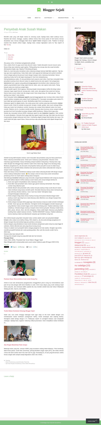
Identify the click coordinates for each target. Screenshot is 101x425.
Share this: (11, 55)
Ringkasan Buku (78, 280)
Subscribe (92, 421)
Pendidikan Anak (82, 274)
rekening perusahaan (85, 278)
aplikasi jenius (87, 238)
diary (88, 245)
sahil (89, 280)
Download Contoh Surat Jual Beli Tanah (87, 219)
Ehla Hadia (77, 249)
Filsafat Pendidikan (85, 249)
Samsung (77, 282)
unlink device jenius (79, 284)
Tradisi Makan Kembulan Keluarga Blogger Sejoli (19, 311)
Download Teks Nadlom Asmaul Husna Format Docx (87, 189)
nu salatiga (82, 265)
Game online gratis (79, 251)
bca (83, 240)
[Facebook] (48, 2)
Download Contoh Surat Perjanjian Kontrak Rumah (88, 212)
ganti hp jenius (87, 251)
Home (29, 17)
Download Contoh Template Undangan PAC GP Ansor (88, 165)
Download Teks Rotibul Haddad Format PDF (87, 173)
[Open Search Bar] (73, 17)
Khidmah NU (88, 255)
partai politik (92, 269)
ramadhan (77, 278)
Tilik (7, 45)
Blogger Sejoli (53, 10)
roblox (85, 280)
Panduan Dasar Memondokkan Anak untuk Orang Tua (20, 279)
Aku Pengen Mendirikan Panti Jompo (15, 345)
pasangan (77, 271)
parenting (82, 269)
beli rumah (88, 240)
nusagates (89, 262)
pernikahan (93, 274)
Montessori (84, 259)
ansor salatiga (79, 238)
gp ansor (86, 253)
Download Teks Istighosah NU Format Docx (88, 204)
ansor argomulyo (81, 236)
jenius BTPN (79, 255)
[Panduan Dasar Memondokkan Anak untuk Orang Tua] (21, 275)
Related (10, 59)
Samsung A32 (84, 282)
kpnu (77, 257)
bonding (87, 242)
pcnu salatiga (84, 271)
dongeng (78, 247)
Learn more (79, 68)
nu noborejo (78, 262)
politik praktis (78, 276)
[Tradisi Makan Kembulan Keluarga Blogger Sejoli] (18, 307)
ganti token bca (78, 253)
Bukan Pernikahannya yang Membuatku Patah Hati (17, 362)
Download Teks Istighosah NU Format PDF (88, 197)
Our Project (48, 17)
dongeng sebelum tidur (88, 247)
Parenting (8, 360)
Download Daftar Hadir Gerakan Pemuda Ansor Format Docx (87, 148)
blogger (79, 242)
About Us (37, 17)
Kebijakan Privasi (63, 17)
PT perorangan (88, 276)
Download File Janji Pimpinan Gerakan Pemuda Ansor (88, 157)
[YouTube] (51, 2)
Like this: (10, 57)
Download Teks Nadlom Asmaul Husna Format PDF (88, 180)
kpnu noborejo (86, 257)
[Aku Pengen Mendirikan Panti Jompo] (18, 341)
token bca (92, 282)
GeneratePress (57, 422)
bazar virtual (78, 240)
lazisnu (77, 259)
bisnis (93, 240)
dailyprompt (80, 245)
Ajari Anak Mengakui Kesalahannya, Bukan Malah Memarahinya (20, 363)
